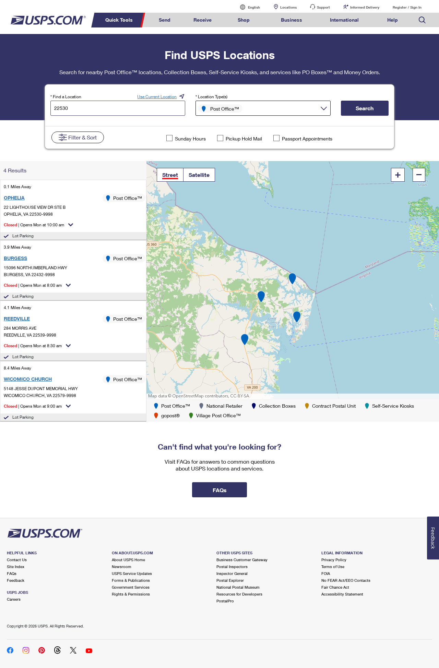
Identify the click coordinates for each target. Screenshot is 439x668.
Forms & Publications (131, 580)
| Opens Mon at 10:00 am (34, 224)
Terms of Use (332, 566)
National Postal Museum (238, 587)
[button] (170, 175)
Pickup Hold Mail (244, 138)
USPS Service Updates (132, 573)
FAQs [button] (220, 490)
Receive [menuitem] (202, 20)
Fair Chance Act (335, 587)
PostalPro (225, 601)
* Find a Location (65, 96)
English (247, 7)
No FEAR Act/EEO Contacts (345, 580)
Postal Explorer (230, 580)
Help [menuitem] (392, 20)
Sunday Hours (190, 138)
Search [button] (364, 108)
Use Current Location (157, 96)
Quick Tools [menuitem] (119, 20)
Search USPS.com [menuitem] (422, 20)
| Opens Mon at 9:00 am (33, 406)
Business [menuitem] (291, 20)
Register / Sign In (407, 7)
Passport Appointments (307, 138)
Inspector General (232, 573)
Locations (288, 7)
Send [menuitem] (164, 20)
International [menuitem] (344, 20)
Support (323, 7)
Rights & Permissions (131, 594)
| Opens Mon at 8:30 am (33, 345)
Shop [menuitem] (244, 20)
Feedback (15, 580)
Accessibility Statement (342, 594)
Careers (14, 599)
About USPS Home (128, 559)
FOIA (325, 573)
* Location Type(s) (211, 96)
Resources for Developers (239, 594)
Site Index (15, 566)
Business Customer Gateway (242, 559)
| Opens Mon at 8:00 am (33, 285)
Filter (82, 137)
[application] (292, 280)
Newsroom (121, 566)
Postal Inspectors (232, 566)
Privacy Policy (333, 559)
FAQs (11, 573)
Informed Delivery (364, 7)
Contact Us (17, 559)
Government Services (131, 587)
